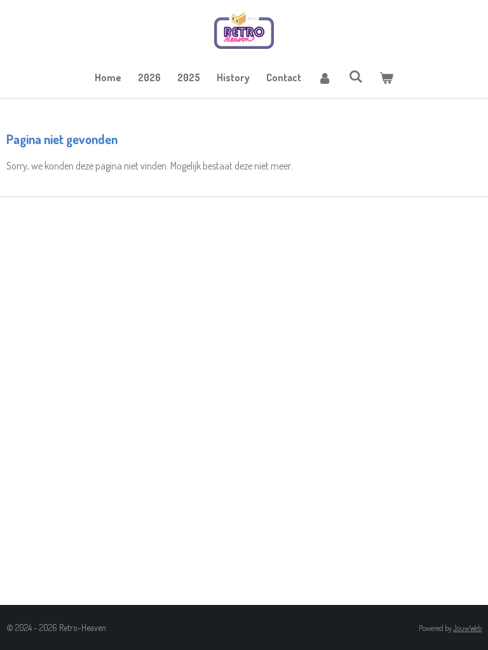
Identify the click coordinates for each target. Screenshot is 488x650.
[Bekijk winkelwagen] (386, 77)
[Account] (324, 77)
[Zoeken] (355, 76)
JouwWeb (467, 628)
